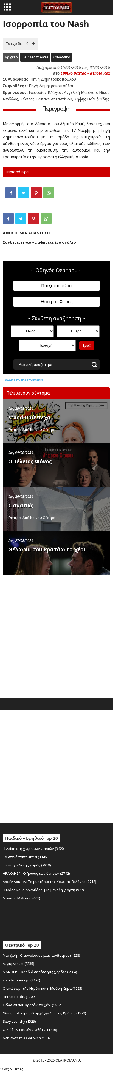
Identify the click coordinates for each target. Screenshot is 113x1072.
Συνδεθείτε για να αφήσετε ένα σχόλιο (39, 242)
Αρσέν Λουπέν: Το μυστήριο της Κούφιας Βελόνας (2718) (49, 881)
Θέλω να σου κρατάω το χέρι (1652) (32, 1004)
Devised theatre (35, 56)
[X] (23, 192)
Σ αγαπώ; (20, 505)
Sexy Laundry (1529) (19, 1021)
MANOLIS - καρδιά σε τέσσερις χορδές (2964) (40, 971)
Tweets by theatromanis (23, 380)
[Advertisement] (56, 635)
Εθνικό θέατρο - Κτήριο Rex (85, 73)
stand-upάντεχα (29, 417)
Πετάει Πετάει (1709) (19, 996)
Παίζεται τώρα (56, 286)
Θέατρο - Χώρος (57, 302)
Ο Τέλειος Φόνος (30, 461)
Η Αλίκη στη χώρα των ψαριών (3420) (34, 848)
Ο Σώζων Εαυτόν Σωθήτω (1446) (30, 1029)
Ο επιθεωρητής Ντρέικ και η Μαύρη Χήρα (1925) (42, 988)
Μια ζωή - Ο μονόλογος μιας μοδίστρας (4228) (41, 955)
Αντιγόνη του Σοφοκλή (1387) (27, 1037)
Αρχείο (11, 56)
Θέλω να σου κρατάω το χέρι (47, 549)
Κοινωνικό (61, 56)
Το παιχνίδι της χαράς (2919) (27, 865)
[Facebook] (10, 192)
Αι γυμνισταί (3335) (18, 963)
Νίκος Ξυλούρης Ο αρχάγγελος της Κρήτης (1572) (44, 1013)
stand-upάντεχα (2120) (21, 980)
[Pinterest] (36, 192)
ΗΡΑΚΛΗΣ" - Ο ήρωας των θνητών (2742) (36, 873)
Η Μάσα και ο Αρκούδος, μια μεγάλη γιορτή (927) (43, 889)
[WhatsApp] (48, 192)
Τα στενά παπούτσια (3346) (25, 856)
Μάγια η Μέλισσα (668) (21, 898)
